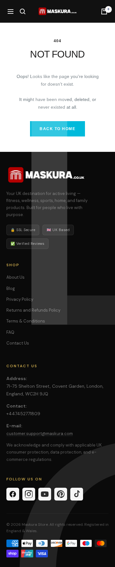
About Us (15, 277)
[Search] (23, 11)
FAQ (10, 332)
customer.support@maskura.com (39, 433)
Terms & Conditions (25, 321)
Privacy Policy (19, 299)
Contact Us (17, 343)
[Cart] (104, 11)
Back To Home (57, 129)
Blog (10, 288)
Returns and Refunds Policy (33, 310)
